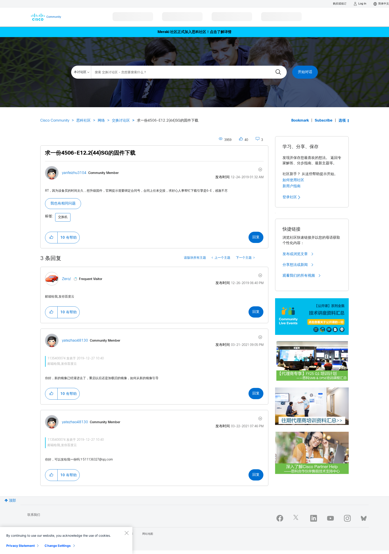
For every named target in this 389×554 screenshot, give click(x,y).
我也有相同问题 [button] (63, 203)
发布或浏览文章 (296, 253)
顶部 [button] (12, 500)
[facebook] (279, 518)
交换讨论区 (121, 120)
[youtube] (330, 518)
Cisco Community (54, 120)
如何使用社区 (293, 180)
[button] (51, 237)
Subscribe (323, 120)
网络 (101, 120)
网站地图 (147, 534)
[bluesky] (364, 517)
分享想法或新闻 (296, 264)
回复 (256, 237)
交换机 (63, 217)
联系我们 (33, 515)
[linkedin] (313, 518)
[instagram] (347, 518)
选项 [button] (342, 120)
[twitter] (296, 518)
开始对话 (305, 72)
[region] (66, 540)
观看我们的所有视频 (299, 275)
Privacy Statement (20, 545)
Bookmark (300, 120)
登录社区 (290, 197)
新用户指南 (292, 186)
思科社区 (83, 120)
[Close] (126, 533)
